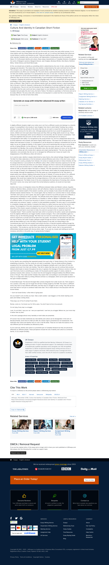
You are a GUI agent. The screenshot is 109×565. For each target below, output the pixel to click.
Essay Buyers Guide (85, 157)
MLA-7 (24, 394)
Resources (46, 7)
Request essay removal (18, 453)
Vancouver (40, 394)
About (88, 522)
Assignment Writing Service (87, 96)
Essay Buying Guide (69, 535)
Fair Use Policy (90, 526)
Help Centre (89, 532)
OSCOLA (57, 394)
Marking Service (84, 99)
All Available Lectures (85, 115)
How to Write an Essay (86, 155)
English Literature (24, 25)
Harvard (31, 394)
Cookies (47, 557)
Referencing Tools (84, 160)
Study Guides (67, 529)
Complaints (89, 529)
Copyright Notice (38, 557)
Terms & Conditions (26, 557)
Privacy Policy (14, 557)
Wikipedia (49, 394)
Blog (64, 538)
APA (13, 394)
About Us (38, 7)
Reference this (16, 43)
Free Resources (68, 532)
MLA (18, 394)
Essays (16, 25)
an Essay (88, 88)
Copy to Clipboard (17, 409)
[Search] (78, 2)
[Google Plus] (21, 518)
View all (72, 416)
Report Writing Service (86, 94)
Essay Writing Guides (85, 163)
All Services (44, 535)
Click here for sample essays (45, 12)
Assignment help (46, 532)
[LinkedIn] (16, 518)
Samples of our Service (86, 101)
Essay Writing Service (47, 522)
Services (23, 7)
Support (64, 3)
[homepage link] (11, 25)
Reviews (30, 7)
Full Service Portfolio (85, 104)
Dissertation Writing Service (49, 526)
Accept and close (14, 21)
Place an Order (91, 7)
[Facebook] (11, 518)
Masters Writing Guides (86, 165)
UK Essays (15, 7)
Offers (53, 7)
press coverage (61, 464)
